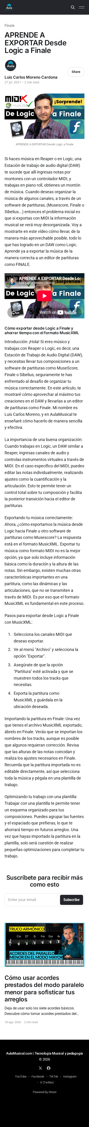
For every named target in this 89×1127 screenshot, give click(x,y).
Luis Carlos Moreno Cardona (31, 77)
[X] (40, 1068)
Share (76, 72)
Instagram (69, 1076)
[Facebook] (48, 1068)
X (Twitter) (47, 1082)
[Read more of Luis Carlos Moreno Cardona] (11, 65)
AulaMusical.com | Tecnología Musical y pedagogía (44, 1053)
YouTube (20, 1076)
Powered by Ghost (44, 1092)
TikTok (53, 1076)
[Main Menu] (81, 7)
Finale (10, 25)
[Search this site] (72, 7)
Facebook (37, 1076)
